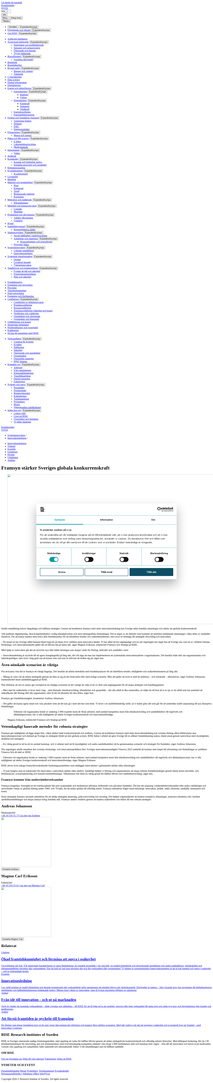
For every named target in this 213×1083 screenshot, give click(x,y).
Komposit (18, 188)
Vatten (17, 153)
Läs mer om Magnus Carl (32, 885)
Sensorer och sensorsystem (27, 48)
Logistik (18, 209)
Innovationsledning (23, 253)
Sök (3, 11)
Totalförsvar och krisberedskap (22, 268)
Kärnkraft (24, 103)
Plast (16, 185)
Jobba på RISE (64, 1059)
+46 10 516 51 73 (10, 815)
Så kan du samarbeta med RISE (23, 333)
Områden (13, 27)
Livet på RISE (21, 416)
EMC (16, 126)
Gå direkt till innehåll (11, 2)
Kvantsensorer (21, 173)
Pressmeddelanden (10, 1071)
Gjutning (18, 220)
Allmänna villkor (30, 1073)
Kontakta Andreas (10, 869)
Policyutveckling (15, 293)
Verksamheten (14, 338)
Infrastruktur (13, 150)
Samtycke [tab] (59, 519)
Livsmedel (12, 176)
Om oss (5, 1059)
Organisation (20, 355)
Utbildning (12, 457)
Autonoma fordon (22, 121)
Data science (13, 79)
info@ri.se (45, 1073)
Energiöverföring (22, 112)
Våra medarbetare (22, 370)
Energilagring (20, 91)
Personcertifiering (22, 308)
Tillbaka (6, 21)
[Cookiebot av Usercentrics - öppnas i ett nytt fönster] (159, 509)
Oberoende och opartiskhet (27, 353)
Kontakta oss (13, 364)
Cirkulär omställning (24, 250)
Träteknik (18, 74)
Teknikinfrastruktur (16, 290)
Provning (12, 287)
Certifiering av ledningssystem (29, 302)
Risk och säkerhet (22, 277)
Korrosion (19, 196)
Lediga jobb (20, 413)
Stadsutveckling (15, 232)
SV (3, 8)
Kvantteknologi (15, 170)
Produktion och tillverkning (20, 214)
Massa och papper (22, 135)
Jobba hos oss (14, 410)
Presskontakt (20, 390)
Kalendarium (20, 396)
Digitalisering (14, 85)
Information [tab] (106, 519)
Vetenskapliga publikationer (27, 407)
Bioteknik (12, 62)
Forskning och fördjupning (20, 296)
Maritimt (11, 179)
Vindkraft (24, 109)
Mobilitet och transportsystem (21, 205)
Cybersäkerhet (14, 77)
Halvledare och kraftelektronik (29, 45)
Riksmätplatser (21, 203)
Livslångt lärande (22, 262)
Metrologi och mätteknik (19, 199)
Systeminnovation (16, 247)
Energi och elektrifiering (19, 88)
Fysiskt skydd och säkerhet (27, 271)
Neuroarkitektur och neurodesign (36, 241)
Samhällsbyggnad (16, 226)
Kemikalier (12, 159)
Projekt (11, 454)
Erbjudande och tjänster (19, 30)
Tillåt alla (151, 572)
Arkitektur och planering (26, 238)
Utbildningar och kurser (19, 322)
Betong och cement (23, 71)
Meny (4, 18)
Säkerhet (18, 350)
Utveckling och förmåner (26, 419)
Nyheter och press (16, 384)
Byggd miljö (13, 68)
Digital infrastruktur (17, 82)
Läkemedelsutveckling (25, 144)
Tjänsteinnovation (22, 265)
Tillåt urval (106, 572)
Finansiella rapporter (24, 358)
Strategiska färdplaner (18, 324)
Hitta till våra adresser (33, 1059)
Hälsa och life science (18, 138)
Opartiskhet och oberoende (27, 316)
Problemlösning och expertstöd (22, 327)
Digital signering (22, 378)
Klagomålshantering (24, 373)
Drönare (18, 123)
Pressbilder (19, 387)
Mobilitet (18, 211)
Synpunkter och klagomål (26, 319)
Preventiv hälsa (21, 244)
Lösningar (12, 451)
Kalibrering (13, 330)
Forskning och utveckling (20, 285)
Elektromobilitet (21, 129)
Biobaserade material (24, 194)
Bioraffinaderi (14, 56)
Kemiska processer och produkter (30, 165)
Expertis (11, 449)
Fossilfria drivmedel (23, 59)
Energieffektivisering (24, 114)
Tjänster (11, 446)
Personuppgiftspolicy (11, 1073)
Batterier (24, 94)
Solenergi (24, 106)
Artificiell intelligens (17, 39)
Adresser (18, 367)
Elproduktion (20, 100)
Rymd (10, 223)
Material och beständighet (20, 182)
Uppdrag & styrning (24, 341)
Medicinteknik (21, 147)
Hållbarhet (19, 347)
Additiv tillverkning (23, 218)
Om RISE (12, 33)
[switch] (89, 559)
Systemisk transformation (19, 256)
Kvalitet (18, 344)
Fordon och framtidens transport (23, 117)
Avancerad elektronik (18, 42)
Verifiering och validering (26, 313)
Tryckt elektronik (22, 53)
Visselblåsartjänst (22, 376)
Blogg (17, 404)
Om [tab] (153, 519)
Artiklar (11, 460)
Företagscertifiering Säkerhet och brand (33, 310)
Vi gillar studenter (22, 422)
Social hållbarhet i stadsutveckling (30, 235)
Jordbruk (11, 156)
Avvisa (61, 572)
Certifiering (13, 299)
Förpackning (13, 132)
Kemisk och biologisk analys (28, 162)
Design (17, 259)
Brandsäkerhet (14, 65)
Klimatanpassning (16, 167)
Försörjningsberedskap (25, 274)
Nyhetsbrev (19, 401)
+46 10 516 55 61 (10, 885)
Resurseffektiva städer (24, 229)
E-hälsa (17, 141)
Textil (16, 191)
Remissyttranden (22, 393)
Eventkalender (62, 1071)
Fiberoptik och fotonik (25, 50)
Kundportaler (7, 5)
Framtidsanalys (14, 282)
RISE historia (20, 361)
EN (6, 8)
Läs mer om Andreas (29, 815)
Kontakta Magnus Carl (12, 939)
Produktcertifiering (23, 305)
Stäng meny (16, 18)
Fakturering (19, 381)
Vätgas (23, 97)
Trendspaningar (21, 399)
